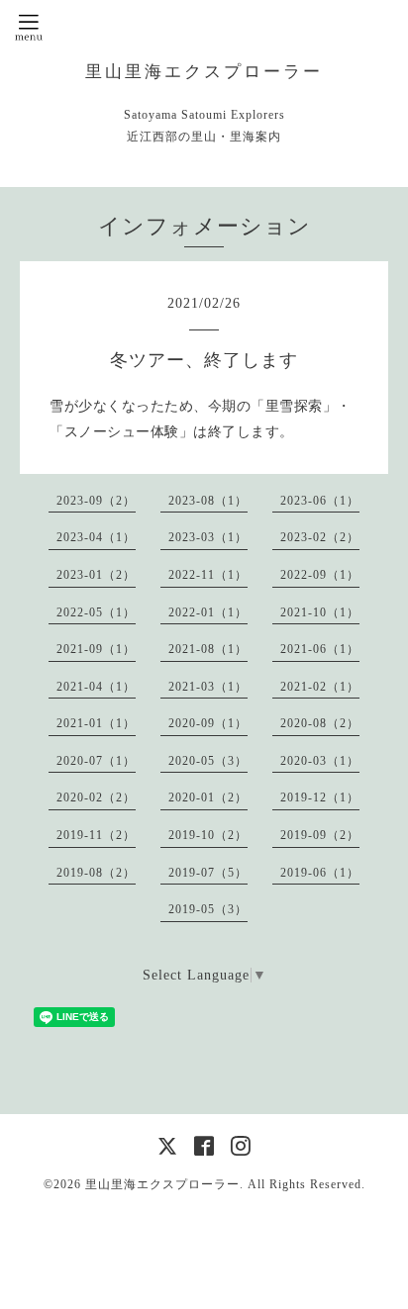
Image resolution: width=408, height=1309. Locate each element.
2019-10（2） (208, 835)
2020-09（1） (208, 723)
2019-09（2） (319, 835)
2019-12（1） (319, 797)
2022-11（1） (208, 575)
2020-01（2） (208, 797)
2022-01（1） (208, 612)
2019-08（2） (96, 873)
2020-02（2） (96, 797)
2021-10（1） (319, 612)
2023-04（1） (96, 537)
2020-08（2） (319, 723)
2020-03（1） (319, 761)
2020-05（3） (208, 761)
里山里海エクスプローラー (204, 71)
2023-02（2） (319, 537)
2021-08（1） (208, 649)
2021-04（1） (96, 687)
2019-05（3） (208, 909)
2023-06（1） (319, 501)
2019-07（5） (208, 873)
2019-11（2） (96, 835)
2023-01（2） (96, 575)
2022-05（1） (96, 612)
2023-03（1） (208, 537)
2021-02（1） (319, 687)
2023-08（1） (208, 501)
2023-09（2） (96, 501)
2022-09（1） (319, 575)
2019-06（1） (319, 873)
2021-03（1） (208, 687)
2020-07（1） (96, 761)
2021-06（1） (319, 649)
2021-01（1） (96, 723)
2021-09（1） (96, 649)
